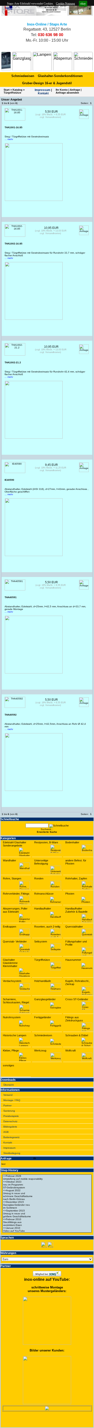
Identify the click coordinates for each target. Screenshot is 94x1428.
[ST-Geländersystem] (47, 1187)
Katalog (17, 89)
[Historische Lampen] (42, 61)
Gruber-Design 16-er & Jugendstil (47, 83)
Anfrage (75, 89)
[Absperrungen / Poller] (62, 61)
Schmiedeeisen (22, 76)
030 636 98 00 (50, 34)
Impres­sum (42, 90)
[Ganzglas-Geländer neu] (47, 1205)
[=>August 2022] (47, 1190)
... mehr (9, 139)
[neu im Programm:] (47, 1184)
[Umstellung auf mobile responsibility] (47, 1179)
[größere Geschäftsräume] (47, 1216)
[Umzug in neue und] (47, 1193)
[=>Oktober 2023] (47, 1181)
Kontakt (43, 93)
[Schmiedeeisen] (83, 61)
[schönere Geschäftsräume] (47, 1196)
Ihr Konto (62, 89)
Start (7, 89)
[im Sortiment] (47, 1207)
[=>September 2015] (47, 1210)
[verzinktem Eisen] (47, 1225)
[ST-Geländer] (6, 61)
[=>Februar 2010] (47, 1219)
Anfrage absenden (67, 92)
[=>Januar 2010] (47, 1228)
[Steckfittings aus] (47, 1222)
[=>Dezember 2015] (47, 1202)
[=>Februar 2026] (47, 1176)
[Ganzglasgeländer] (21, 61)
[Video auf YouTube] (47, 1230)
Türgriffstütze (12, 92)
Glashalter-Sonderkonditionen (60, 76)
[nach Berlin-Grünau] (47, 1199)
